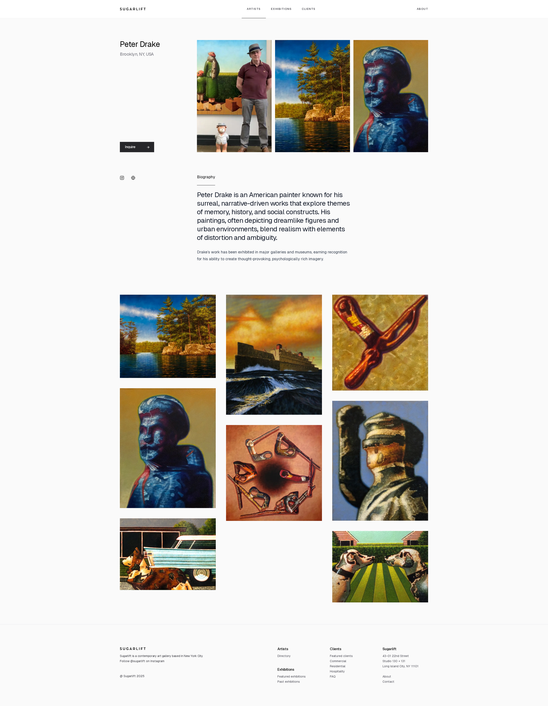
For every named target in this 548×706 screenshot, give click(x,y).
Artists (254, 8)
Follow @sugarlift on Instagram (142, 661)
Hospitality (337, 671)
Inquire (130, 147)
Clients (309, 8)
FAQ (333, 676)
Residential (337, 666)
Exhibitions (281, 8)
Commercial (338, 661)
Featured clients (341, 656)
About (422, 8)
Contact (388, 681)
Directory (284, 656)
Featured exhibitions (291, 676)
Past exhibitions (288, 681)
